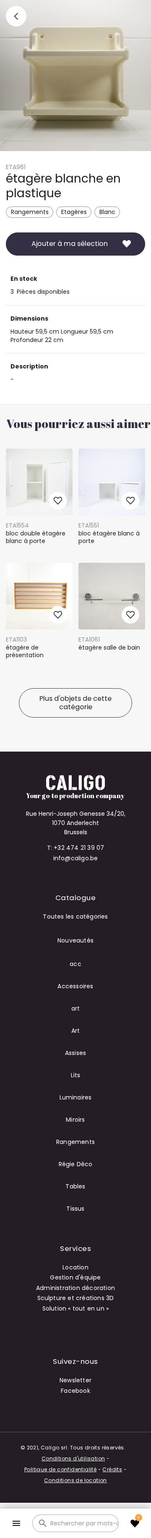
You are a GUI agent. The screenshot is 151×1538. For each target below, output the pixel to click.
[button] (16, 1523)
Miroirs (75, 1119)
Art (75, 1030)
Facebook (75, 1391)
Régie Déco (76, 1164)
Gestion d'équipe (75, 1277)
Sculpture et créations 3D (75, 1298)
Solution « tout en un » (75, 1308)
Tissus (75, 1208)
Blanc (107, 212)
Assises (75, 1053)
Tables (75, 1186)
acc (75, 964)
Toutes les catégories (75, 916)
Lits (76, 1075)
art (75, 1008)
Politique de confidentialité (60, 1469)
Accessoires (75, 986)
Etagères (74, 212)
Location (75, 1267)
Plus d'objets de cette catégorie (75, 703)
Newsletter (75, 1380)
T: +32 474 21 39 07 (75, 847)
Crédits (112, 1469)
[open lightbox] (75, 75)
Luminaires (76, 1097)
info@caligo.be (75, 858)
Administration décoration (75, 1288)
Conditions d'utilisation (73, 1458)
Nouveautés (75, 940)
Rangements (30, 212)
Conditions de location (75, 1480)
